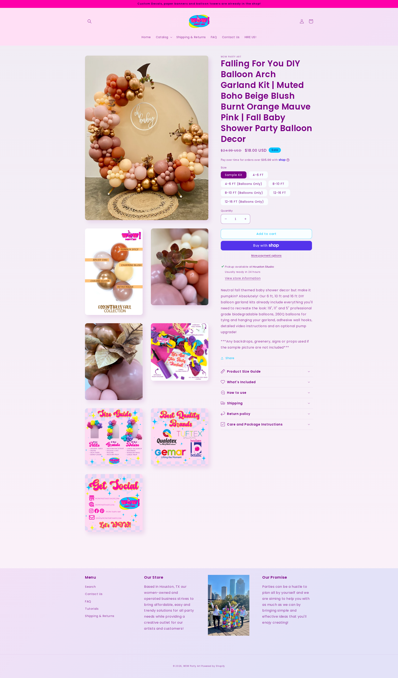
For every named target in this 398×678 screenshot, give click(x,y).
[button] (89, 21)
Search (90, 587)
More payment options (266, 255)
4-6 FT (258, 175)
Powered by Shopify (213, 666)
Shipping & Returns (99, 616)
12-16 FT (279, 193)
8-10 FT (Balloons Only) (244, 193)
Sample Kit (233, 175)
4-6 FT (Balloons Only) (243, 184)
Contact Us (94, 594)
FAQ (88, 601)
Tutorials (91, 609)
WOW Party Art (192, 666)
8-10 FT (278, 184)
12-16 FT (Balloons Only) (244, 202)
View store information (243, 278)
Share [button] (230, 358)
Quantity (227, 211)
